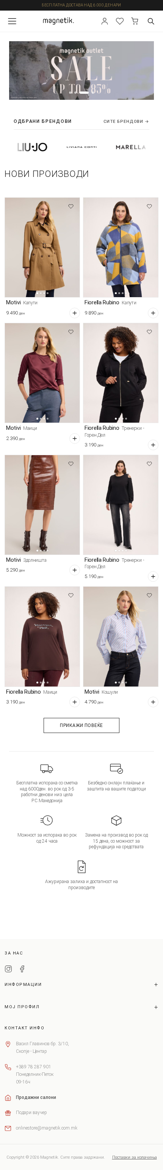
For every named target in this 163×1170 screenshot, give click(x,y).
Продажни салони (36, 1097)
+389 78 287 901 (33, 1066)
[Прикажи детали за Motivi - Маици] (42, 373)
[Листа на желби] (119, 21)
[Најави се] (104, 21)
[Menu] (12, 21)
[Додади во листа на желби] (70, 206)
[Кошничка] (135, 21)
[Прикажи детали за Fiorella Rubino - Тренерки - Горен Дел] (120, 373)
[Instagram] (8, 970)
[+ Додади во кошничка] (74, 313)
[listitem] (66, 147)
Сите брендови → (126, 121)
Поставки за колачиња (134, 1157)
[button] (70, 92)
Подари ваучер (31, 1112)
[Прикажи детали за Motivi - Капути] (42, 247)
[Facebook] (22, 970)
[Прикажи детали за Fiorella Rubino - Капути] (120, 247)
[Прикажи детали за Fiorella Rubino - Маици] (42, 636)
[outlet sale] (81, 70)
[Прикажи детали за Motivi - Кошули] (120, 636)
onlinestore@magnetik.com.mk (46, 1128)
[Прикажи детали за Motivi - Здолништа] (42, 505)
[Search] (150, 21)
